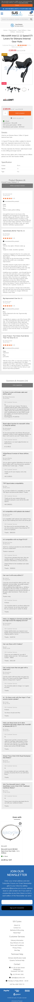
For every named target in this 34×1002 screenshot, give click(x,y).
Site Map (17, 950)
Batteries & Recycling (17, 930)
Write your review (17, 47)
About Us (17, 925)
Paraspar (20, 1001)
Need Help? (17, 933)
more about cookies (23, 2)
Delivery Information (17, 940)
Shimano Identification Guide (17, 958)
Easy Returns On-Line (17, 943)
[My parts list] (20, 823)
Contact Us (17, 928)
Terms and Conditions (17, 945)
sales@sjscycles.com (18, 978)
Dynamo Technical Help (17, 960)
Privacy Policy (17, 948)
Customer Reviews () (9, 45)
